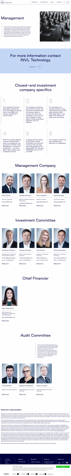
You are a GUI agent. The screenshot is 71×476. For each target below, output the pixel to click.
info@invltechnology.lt (35, 461)
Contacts (59, 2)
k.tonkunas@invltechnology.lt (8, 257)
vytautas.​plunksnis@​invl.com (26, 203)
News (52, 2)
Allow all (62, 466)
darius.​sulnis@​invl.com (7, 201)
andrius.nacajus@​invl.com (60, 201)
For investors (43, 2)
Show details (50, 474)
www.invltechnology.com (55, 426)
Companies (34, 2)
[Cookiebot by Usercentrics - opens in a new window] (6, 474)
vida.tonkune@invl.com (41, 257)
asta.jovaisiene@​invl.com (42, 201)
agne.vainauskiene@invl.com (8, 317)
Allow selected (62, 469)
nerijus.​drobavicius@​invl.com (60, 257)
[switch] (27, 474)
